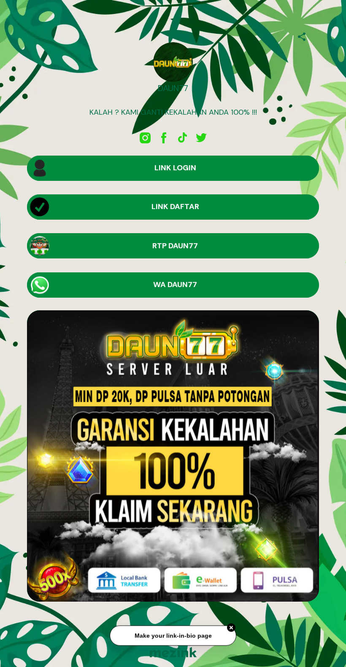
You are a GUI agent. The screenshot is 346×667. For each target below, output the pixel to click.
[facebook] (163, 137)
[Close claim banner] (231, 630)
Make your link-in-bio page (172, 638)
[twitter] (200, 137)
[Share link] (302, 35)
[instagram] (145, 137)
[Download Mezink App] (173, 652)
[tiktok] (182, 137)
